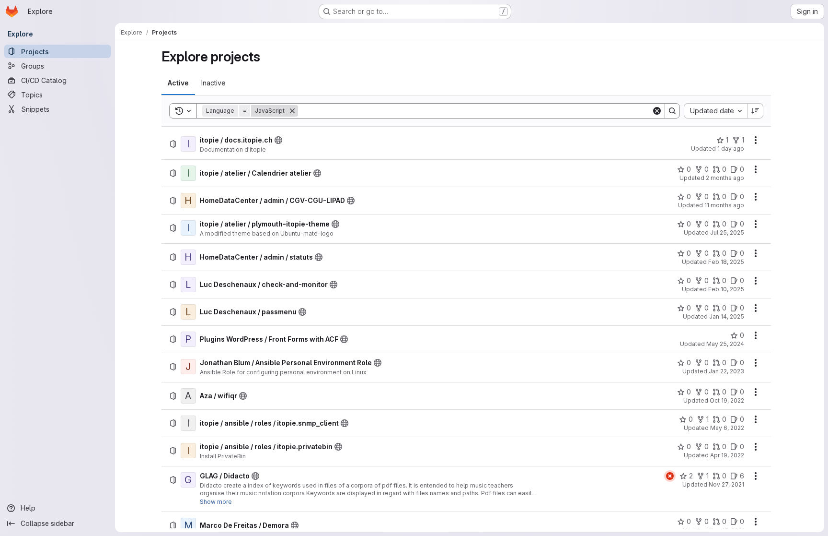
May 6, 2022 (727, 427)
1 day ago (730, 148)
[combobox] (716, 111)
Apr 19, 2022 (727, 455)
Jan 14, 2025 (726, 316)
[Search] (672, 111)
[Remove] (292, 111)
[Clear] (657, 111)
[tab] (178, 83)
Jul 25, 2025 (727, 232)
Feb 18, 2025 (726, 261)
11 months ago (724, 205)
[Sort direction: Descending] (755, 111)
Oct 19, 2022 (727, 400)
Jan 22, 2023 (726, 371)
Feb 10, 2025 (726, 289)
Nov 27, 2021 (726, 484)
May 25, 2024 (725, 343)
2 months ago (725, 177)
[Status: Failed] (670, 476)
